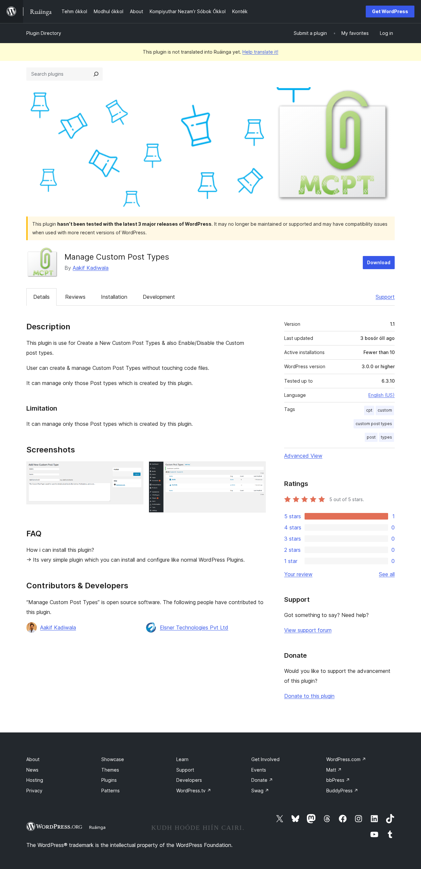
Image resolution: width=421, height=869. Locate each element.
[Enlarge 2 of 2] (257, 470)
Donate (262, 780)
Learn (182, 759)
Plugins (109, 780)
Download (378, 262)
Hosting (34, 780)
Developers (189, 780)
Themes (110, 770)
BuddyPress (342, 790)
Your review (298, 574)
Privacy (34, 790)
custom (385, 410)
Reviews (75, 297)
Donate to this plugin (309, 696)
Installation (114, 297)
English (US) (381, 395)
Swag (260, 790)
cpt (369, 410)
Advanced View (303, 455)
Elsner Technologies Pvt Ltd (194, 627)
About (32, 759)
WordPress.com (346, 759)
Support (385, 297)
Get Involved (265, 759)
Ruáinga (97, 827)
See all (387, 574)
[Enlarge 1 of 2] (134, 470)
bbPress (338, 780)
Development (159, 297)
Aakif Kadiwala (91, 268)
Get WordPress (390, 11)
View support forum (308, 630)
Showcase (112, 759)
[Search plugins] (96, 74)
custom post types (374, 423)
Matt (334, 770)
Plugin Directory (43, 33)
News (32, 770)
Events (258, 770)
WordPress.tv (193, 790)
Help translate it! (260, 52)
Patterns (110, 790)
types (386, 437)
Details (41, 297)
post (371, 437)
